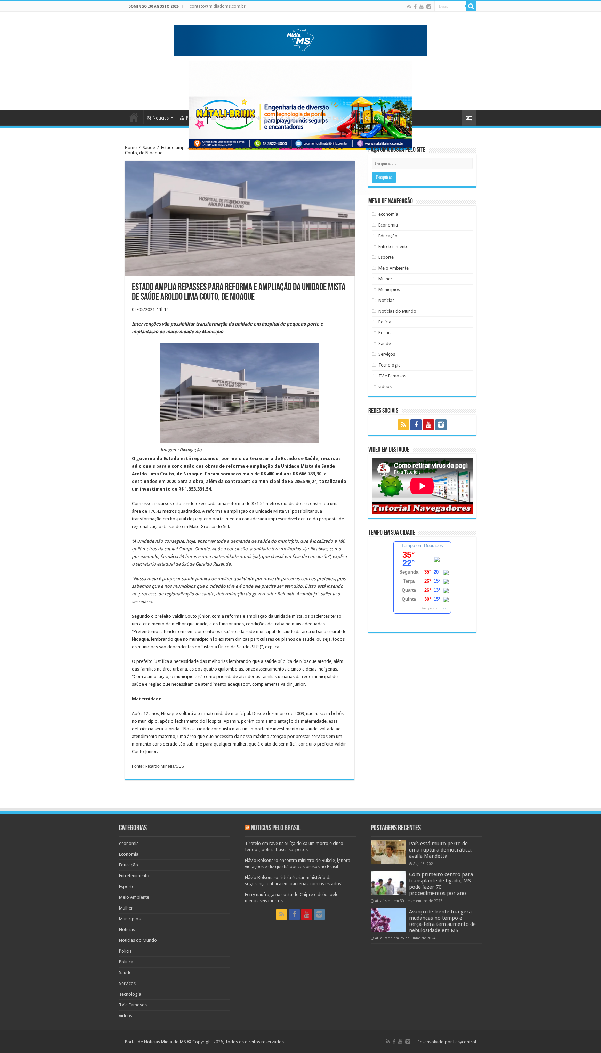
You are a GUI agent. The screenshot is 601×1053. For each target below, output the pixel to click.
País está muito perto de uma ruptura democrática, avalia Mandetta (440, 849)
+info (444, 608)
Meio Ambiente (300, 118)
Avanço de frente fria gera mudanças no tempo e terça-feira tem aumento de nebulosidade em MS (442, 920)
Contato (373, 118)
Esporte (340, 118)
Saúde (149, 147)
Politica (193, 118)
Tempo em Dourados (422, 545)
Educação (388, 235)
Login (394, 118)
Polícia (384, 321)
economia (388, 214)
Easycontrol (464, 1041)
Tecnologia (389, 365)
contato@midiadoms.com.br (218, 6)
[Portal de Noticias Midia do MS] (300, 39)
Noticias (161, 118)
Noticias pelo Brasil (275, 828)
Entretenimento (393, 246)
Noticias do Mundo (397, 311)
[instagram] (429, 6)
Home (134, 117)
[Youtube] (421, 6)
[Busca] (471, 6)
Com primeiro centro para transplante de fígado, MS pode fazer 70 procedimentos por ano (441, 883)
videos (385, 386)
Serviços (386, 354)
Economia (388, 225)
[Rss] (409, 6)
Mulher (262, 118)
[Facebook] (415, 6)
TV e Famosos (392, 375)
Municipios (228, 118)
